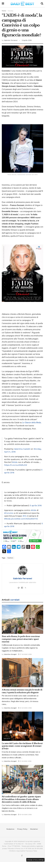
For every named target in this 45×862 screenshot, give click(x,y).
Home (4, 11)
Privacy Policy (22, 829)
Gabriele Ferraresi (10, 40)
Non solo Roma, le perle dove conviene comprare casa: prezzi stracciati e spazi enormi (21, 639)
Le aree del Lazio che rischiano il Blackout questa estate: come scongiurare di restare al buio (22, 746)
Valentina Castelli (22, 449)
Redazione (10, 829)
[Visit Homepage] (22, 3)
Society (10, 11)
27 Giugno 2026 (25, 654)
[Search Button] (42, 3)
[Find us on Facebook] (21, 855)
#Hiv (25, 516)
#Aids (14, 462)
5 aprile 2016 (36, 505)
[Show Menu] (3, 3)
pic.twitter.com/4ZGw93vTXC (24, 519)
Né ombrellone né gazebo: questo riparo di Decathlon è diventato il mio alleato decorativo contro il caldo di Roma (21, 799)
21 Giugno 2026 (25, 761)
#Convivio (8, 513)
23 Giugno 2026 (25, 708)
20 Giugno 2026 (25, 814)
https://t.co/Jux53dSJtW (15, 465)
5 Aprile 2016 (27, 40)
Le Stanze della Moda (31, 423)
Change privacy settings (35, 860)
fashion (10, 558)
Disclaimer (34, 829)
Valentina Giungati (10, 654)
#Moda (7, 519)
